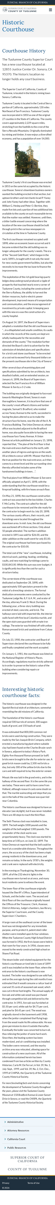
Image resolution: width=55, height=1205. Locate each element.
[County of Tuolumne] (19, 11)
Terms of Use (33, 1183)
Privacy (5, 1183)
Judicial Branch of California (27, 2)
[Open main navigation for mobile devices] (50, 9)
